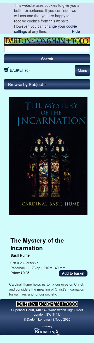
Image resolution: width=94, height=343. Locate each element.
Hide (76, 31)
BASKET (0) (20, 70)
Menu (82, 70)
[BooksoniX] (47, 330)
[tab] (47, 84)
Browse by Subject (26, 84)
